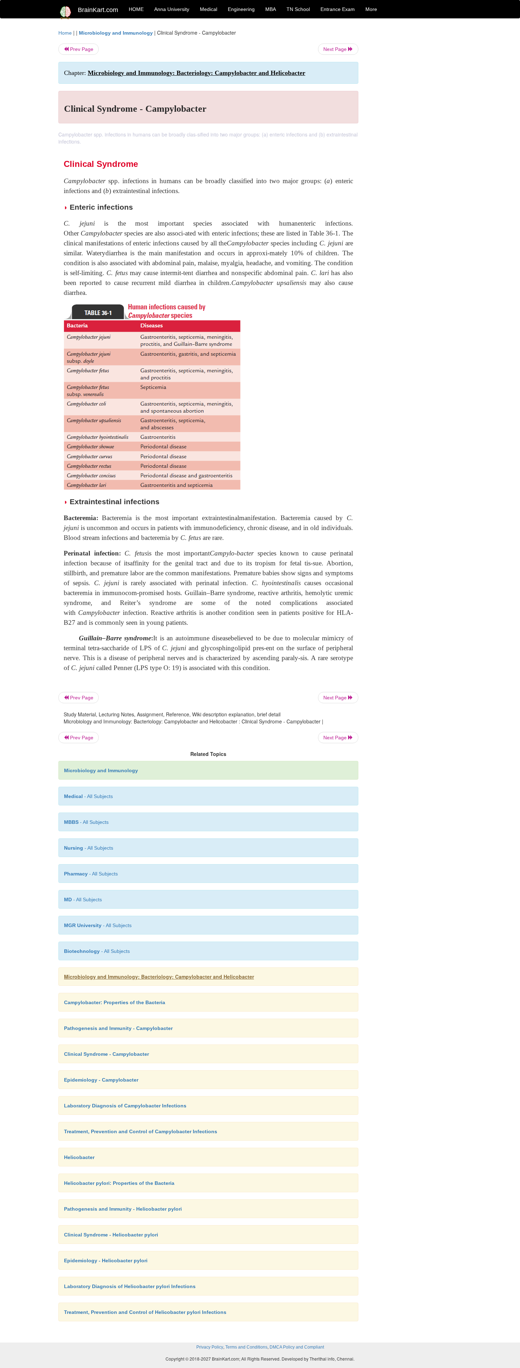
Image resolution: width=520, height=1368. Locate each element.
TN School (298, 9)
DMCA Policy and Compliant (297, 1347)
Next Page (335, 49)
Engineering (241, 9)
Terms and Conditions (246, 1347)
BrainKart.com (98, 9)
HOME (136, 9)
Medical (208, 9)
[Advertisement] (415, 135)
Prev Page (81, 49)
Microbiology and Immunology (116, 33)
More (371, 9)
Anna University (171, 9)
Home (65, 33)
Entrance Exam (337, 9)
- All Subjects (88, 796)
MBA (270, 9)
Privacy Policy (209, 1347)
